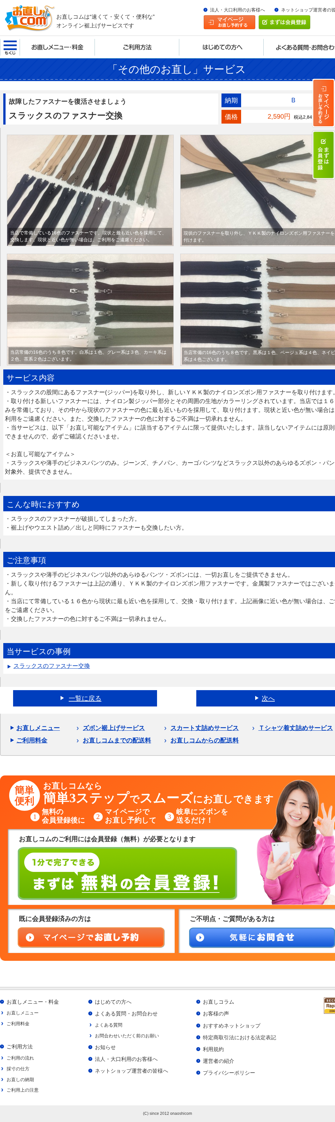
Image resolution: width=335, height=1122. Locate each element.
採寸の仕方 (18, 1068)
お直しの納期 (20, 1079)
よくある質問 (108, 1025)
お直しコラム (218, 1002)
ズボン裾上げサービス (114, 727)
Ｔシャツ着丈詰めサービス (295, 727)
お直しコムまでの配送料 (117, 740)
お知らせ (105, 1047)
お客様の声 (216, 1013)
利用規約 (213, 1049)
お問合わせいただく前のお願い (127, 1035)
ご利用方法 (20, 1046)
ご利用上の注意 (23, 1090)
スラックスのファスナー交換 (51, 666)
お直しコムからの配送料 (204, 740)
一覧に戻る (85, 698)
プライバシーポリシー (229, 1073)
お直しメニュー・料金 (33, 1002)
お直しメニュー (38, 727)
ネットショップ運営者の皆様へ (131, 1071)
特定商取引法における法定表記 (239, 1037)
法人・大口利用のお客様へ (237, 9)
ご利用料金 (31, 740)
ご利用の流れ (20, 1058)
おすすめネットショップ (231, 1025)
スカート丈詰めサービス (204, 727)
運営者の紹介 (218, 1061)
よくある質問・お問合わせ (126, 1013)
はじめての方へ (113, 1002)
